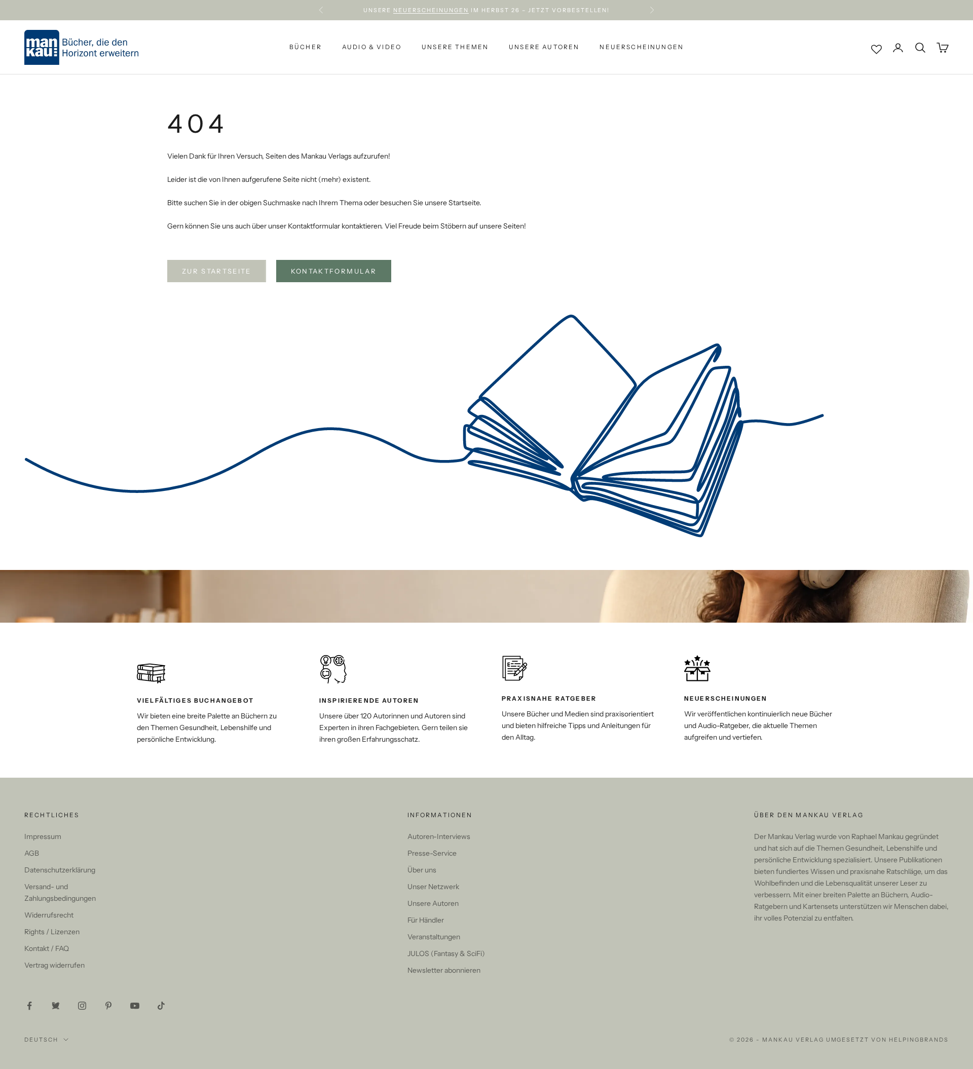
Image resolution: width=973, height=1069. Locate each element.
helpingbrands (919, 1039)
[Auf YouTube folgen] (135, 1006)
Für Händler (425, 920)
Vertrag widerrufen (54, 965)
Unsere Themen (455, 47)
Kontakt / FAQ (46, 948)
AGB (31, 853)
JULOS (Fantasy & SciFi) (446, 953)
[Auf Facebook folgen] (29, 1006)
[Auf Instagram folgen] (82, 1006)
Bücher (305, 47)
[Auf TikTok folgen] (161, 1006)
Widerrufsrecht (48, 915)
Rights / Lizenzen (52, 931)
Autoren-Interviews (438, 836)
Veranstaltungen (433, 936)
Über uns (421, 869)
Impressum (42, 836)
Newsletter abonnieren (443, 970)
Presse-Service (432, 853)
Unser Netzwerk (433, 886)
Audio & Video (371, 47)
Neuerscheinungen (431, 10)
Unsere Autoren (544, 47)
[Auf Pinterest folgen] (108, 1006)
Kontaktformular (334, 271)
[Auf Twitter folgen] (56, 1006)
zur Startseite (216, 271)
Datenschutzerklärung (59, 869)
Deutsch (41, 1039)
